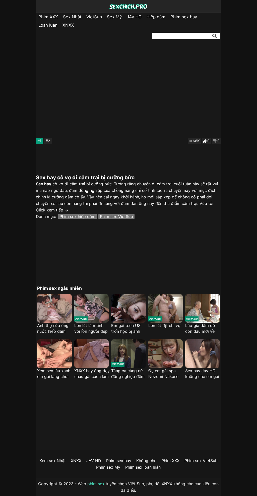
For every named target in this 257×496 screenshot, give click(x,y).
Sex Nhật (72, 16)
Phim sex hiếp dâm (77, 216)
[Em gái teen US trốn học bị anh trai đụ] (128, 308)
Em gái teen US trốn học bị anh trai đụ (126, 328)
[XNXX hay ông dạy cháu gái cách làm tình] (91, 353)
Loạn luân (47, 25)
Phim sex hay (183, 16)
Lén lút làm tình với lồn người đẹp (91, 328)
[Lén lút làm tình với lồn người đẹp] (91, 308)
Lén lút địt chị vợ (164, 325)
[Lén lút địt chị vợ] (165, 308)
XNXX (68, 25)
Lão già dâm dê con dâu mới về (200, 328)
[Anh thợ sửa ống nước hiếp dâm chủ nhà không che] (54, 308)
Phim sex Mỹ (108, 467)
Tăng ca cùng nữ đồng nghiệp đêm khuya (128, 373)
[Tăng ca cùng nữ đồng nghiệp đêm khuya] (128, 353)
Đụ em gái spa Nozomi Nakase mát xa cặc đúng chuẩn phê (164, 373)
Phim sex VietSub (116, 216)
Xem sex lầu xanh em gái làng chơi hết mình (53, 373)
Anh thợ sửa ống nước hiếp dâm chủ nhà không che (53, 328)
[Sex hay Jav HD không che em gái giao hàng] (202, 353)
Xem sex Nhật (52, 460)
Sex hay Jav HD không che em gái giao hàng (202, 373)
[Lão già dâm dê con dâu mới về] (202, 308)
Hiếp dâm (156, 16)
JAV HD (134, 16)
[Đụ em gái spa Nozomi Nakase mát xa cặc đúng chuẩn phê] (165, 353)
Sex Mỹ (114, 16)
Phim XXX (48, 16)
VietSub (94, 16)
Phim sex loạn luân (143, 467)
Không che (146, 460)
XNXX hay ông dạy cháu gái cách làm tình (92, 373)
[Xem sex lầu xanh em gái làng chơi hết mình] (54, 353)
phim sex (95, 483)
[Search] (214, 36)
